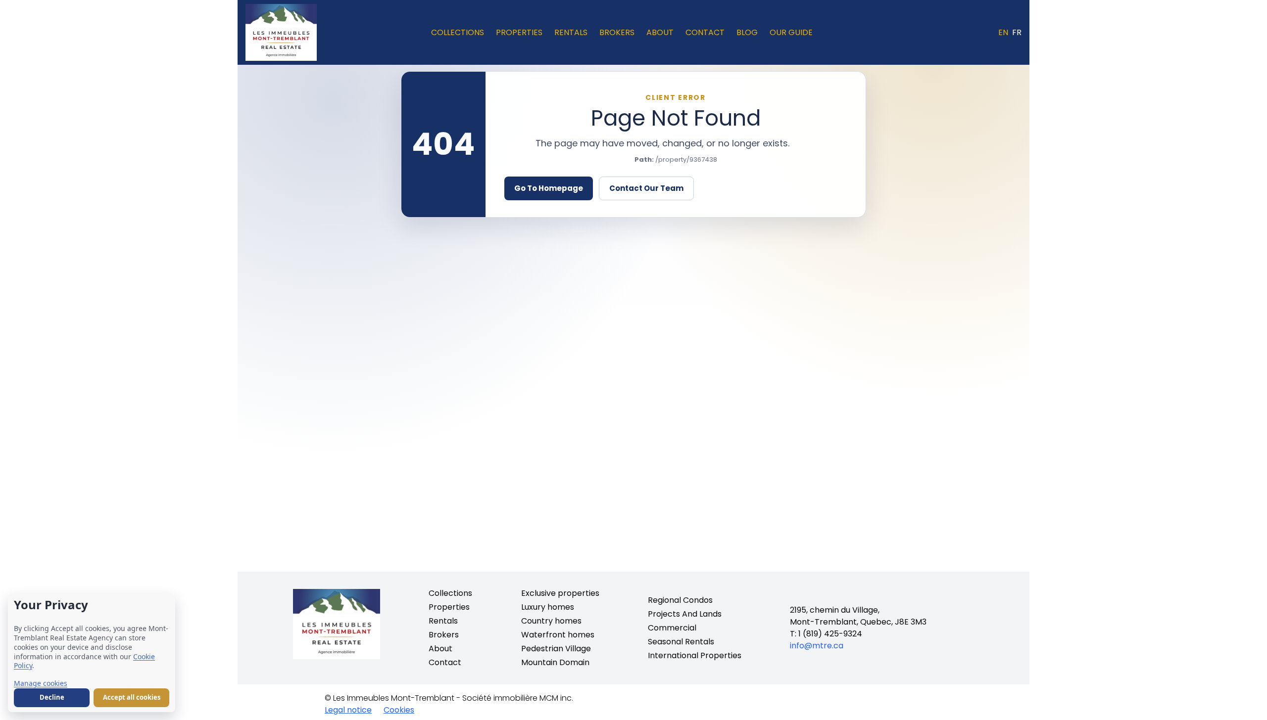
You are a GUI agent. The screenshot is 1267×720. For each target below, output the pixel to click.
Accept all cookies (131, 697)
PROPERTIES (519, 32)
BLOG (747, 32)
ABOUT (660, 32)
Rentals (443, 621)
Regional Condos (680, 600)
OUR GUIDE (791, 32)
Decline (52, 697)
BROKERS (616, 32)
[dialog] (91, 652)
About (440, 648)
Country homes (551, 621)
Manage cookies (40, 683)
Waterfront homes (557, 634)
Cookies (399, 710)
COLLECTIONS (457, 32)
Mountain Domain (555, 662)
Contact (445, 662)
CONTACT (705, 32)
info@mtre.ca (816, 645)
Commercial (672, 627)
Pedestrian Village (556, 648)
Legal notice (348, 710)
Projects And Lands (685, 614)
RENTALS (570, 32)
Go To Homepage (548, 188)
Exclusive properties (560, 593)
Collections (450, 593)
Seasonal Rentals (681, 641)
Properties (449, 607)
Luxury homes (547, 607)
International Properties (694, 655)
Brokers (444, 634)
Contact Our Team (646, 188)
